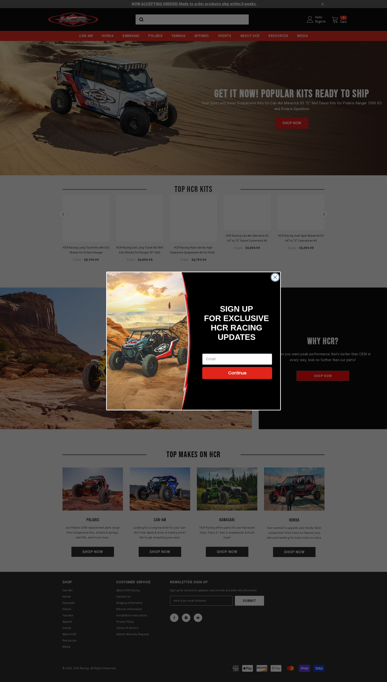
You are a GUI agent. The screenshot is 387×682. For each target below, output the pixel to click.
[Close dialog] (275, 277)
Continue (237, 373)
